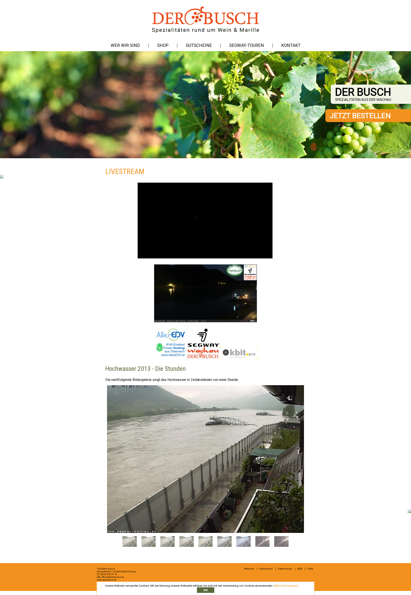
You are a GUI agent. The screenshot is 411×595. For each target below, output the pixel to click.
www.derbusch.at (106, 580)
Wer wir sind (125, 45)
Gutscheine (199, 45)
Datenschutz (285, 568)
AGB (299, 568)
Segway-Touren (246, 45)
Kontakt (291, 45)
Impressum (266, 568)
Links (310, 568)
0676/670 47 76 (109, 574)
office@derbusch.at (112, 577)
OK (205, 590)
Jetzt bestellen (360, 115)
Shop (162, 45)
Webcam (249, 568)
